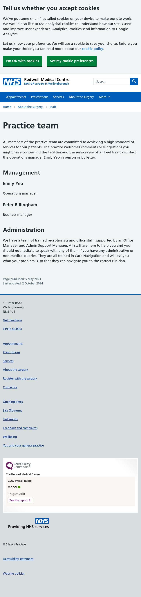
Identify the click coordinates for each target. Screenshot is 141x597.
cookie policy (92, 49)
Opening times (13, 402)
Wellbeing (10, 437)
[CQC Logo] (18, 468)
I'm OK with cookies (22, 61)
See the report (18, 500)
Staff (53, 107)
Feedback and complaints (20, 428)
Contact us (10, 387)
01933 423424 (12, 329)
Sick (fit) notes (12, 410)
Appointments (16, 97)
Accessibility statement (18, 559)
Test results (10, 419)
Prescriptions (39, 97)
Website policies (14, 573)
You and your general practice (23, 445)
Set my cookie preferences (71, 61)
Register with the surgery (20, 378)
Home (7, 107)
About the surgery (81, 97)
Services (58, 97)
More (104, 97)
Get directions (12, 320)
